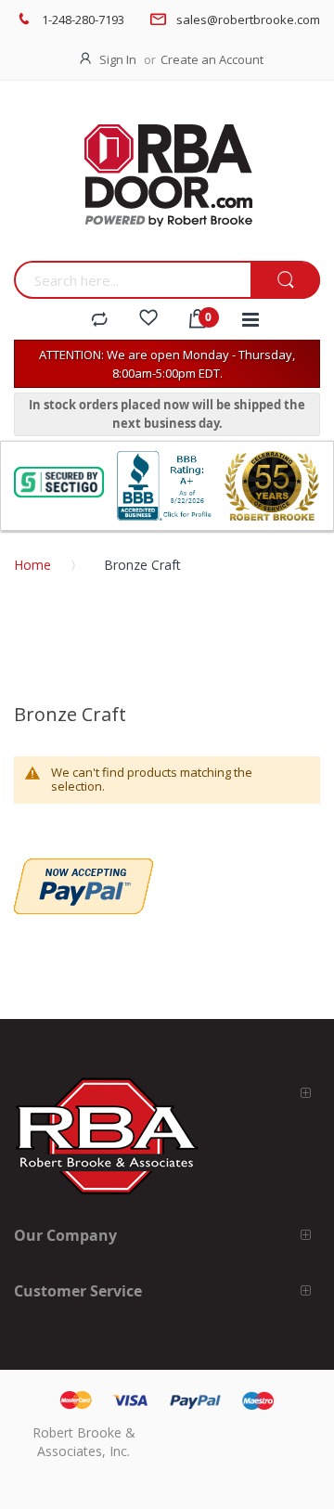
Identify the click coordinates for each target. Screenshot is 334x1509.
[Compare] (99, 320)
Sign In (117, 59)
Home (32, 565)
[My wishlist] (148, 320)
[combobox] (132, 280)
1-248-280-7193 (83, 19)
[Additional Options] (83, 867)
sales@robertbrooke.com (248, 19)
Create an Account (212, 59)
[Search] (285, 281)
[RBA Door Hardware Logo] (167, 176)
